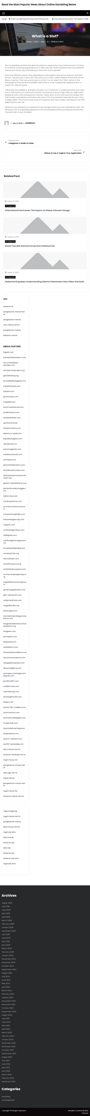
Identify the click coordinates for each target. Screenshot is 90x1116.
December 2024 (9, 959)
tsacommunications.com (14, 657)
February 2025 (8, 952)
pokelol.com (8, 391)
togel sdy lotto (9, 863)
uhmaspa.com (9, 459)
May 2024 (6, 983)
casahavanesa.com (12, 386)
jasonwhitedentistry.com (14, 465)
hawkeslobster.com (12, 417)
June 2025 (6, 938)
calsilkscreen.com (11, 686)
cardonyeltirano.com (12, 501)
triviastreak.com (10, 723)
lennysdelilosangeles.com (14, 381)
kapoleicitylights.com (12, 438)
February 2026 (8, 924)
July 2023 (6, 1018)
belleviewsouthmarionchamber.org (14, 476)
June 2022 (6, 1064)
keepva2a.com (9, 642)
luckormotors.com (11, 712)
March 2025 (7, 948)
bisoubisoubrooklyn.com (14, 470)
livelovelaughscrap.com (13, 519)
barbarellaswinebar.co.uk (14, 357)
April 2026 (6, 917)
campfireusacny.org (12, 564)
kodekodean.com (11, 733)
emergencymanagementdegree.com (14, 674)
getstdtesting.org (11, 375)
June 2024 (6, 980)
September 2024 (9, 969)
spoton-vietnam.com (12, 739)
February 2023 (8, 1036)
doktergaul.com (10, 611)
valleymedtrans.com (12, 600)
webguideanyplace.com (13, 663)
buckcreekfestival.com (13, 407)
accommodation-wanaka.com (11, 363)
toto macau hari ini (11, 325)
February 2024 (8, 994)
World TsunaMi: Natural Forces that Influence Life (23, 19)
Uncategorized (10, 206)
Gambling (6, 1096)
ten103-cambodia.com (13, 744)
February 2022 (8, 1078)
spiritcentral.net (10, 423)
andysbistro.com (10, 647)
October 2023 (8, 1008)
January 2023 (7, 1039)
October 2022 (8, 1050)
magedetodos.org (11, 605)
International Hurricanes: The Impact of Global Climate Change (37, 210)
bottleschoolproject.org (14, 370)
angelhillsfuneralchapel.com (15, 583)
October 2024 (8, 966)
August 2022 (7, 1057)
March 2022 (7, 1074)
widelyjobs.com (10, 535)
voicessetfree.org (11, 553)
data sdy (7, 848)
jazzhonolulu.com (10, 396)
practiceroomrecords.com (14, 507)
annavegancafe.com (12, 697)
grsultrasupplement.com (14, 589)
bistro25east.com (11, 558)
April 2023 (6, 1029)
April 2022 (6, 1071)
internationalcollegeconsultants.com (14, 617)
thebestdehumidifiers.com (15, 652)
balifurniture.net (10, 496)
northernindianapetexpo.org (15, 575)
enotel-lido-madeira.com (14, 707)
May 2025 (6, 941)
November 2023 (8, 1004)
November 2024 (9, 962)
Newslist (71, 1110)
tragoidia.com (9, 402)
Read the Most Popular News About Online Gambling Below (39, 4)
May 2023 (6, 1025)
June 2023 (6, 1022)
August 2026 (7, 903)
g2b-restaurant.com (12, 595)
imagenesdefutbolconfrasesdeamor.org (14, 624)
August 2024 (7, 973)
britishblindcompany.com (14, 569)
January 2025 (7, 955)
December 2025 (9, 931)
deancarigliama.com (12, 668)
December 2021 (8, 1081)
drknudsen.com (10, 636)
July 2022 (6, 1060)
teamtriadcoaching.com (14, 728)
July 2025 (6, 934)
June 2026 (6, 910)
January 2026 (7, 927)
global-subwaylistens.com (15, 483)
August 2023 (7, 1015)
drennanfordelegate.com (14, 718)
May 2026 (6, 913)
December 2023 (9, 1001)
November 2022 (8, 1046)
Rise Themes (85, 1111)
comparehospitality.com (14, 514)
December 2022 (9, 1043)
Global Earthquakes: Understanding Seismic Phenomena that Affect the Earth (44, 281)
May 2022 (6, 1067)
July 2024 (6, 976)
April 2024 (6, 987)
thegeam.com (9, 631)
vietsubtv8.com (10, 444)
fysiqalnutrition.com (12, 428)
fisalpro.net (8, 702)
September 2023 (9, 1011)
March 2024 (7, 990)
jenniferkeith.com (11, 681)
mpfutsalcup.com (11, 691)
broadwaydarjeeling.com (14, 548)
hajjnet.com (8, 352)
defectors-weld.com (12, 433)
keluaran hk (8, 306)
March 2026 (7, 920)
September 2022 (9, 1053)
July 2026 (6, 906)
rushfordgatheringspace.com (14, 541)
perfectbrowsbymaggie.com (14, 489)
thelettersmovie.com (12, 454)
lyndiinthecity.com (11, 412)
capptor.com (9, 524)
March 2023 (7, 1032)
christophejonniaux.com (13, 530)
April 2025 (6, 945)
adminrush (30, 123)
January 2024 (7, 997)
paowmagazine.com (12, 449)
